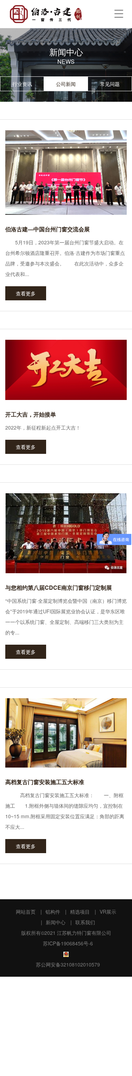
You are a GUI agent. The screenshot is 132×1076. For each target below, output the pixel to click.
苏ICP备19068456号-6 (68, 943)
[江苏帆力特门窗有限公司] (46, 14)
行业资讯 (22, 83)
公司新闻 (66, 83)
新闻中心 (55, 922)
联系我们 (85, 922)
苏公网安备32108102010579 (68, 964)
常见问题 (110, 83)
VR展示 (108, 911)
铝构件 (52, 911)
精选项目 (80, 911)
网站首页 (26, 911)
